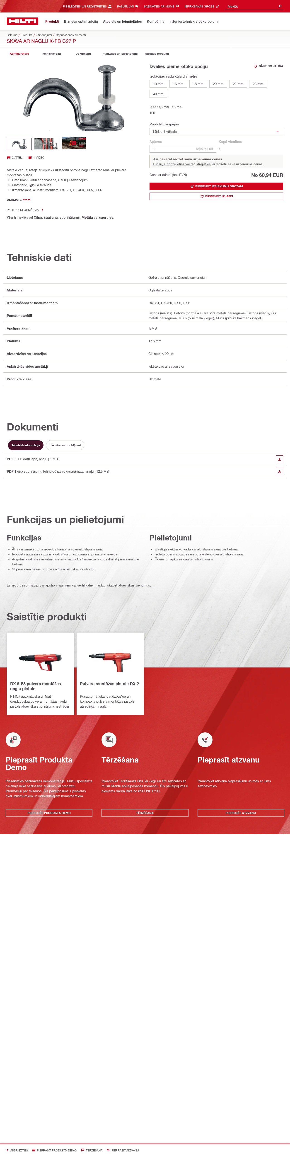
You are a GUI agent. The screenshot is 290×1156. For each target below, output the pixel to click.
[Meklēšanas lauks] (280, 6)
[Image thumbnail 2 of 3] (46, 144)
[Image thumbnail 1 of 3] (19, 144)
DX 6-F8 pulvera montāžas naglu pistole (35, 686)
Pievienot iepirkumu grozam (219, 186)
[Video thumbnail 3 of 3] (74, 144)
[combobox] (253, 6)
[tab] (19, 53)
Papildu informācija (23, 209)
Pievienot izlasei (219, 196)
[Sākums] (22, 21)
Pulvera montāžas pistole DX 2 (109, 683)
